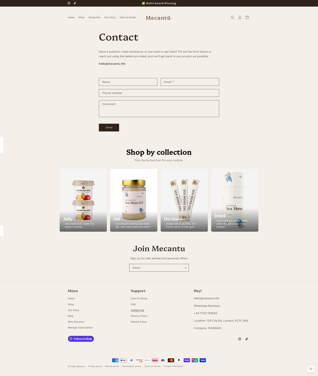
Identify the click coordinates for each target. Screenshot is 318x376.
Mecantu (81, 366)
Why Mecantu (76, 321)
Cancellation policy (131, 366)
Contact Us (137, 310)
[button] (232, 17)
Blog (70, 315)
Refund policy (112, 366)
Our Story (73, 310)
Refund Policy (139, 321)
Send (109, 127)
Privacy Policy (139, 315)
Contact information (174, 366)
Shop (71, 304)
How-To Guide (139, 298)
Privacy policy (95, 366)
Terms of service (152, 366)
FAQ (133, 304)
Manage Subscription (80, 327)
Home (71, 298)
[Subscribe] (185, 268)
